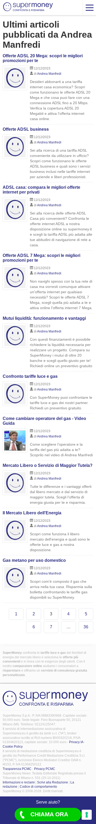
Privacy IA (76, 742)
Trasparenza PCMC (17, 769)
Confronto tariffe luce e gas (30, 376)
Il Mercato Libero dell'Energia (32, 513)
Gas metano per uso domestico (34, 560)
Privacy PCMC (44, 769)
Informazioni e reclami (19, 782)
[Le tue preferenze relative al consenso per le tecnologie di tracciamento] (87, 815)
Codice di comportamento (38, 786)
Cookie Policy (13, 746)
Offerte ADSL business (26, 129)
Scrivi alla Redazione (52, 782)
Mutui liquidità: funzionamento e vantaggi (44, 318)
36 (85, 627)
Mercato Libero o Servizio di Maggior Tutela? (48, 465)
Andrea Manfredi (49, 74)
